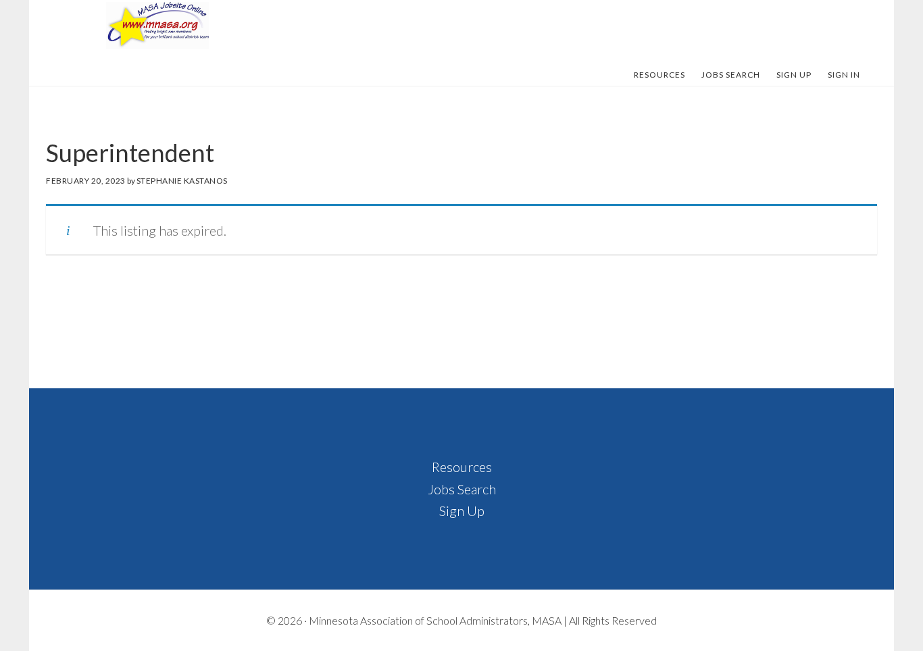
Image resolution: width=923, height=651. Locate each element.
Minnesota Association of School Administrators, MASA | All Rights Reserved (483, 620)
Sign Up (461, 510)
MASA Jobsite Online (157, 25)
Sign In (844, 75)
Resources (462, 467)
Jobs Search (462, 489)
